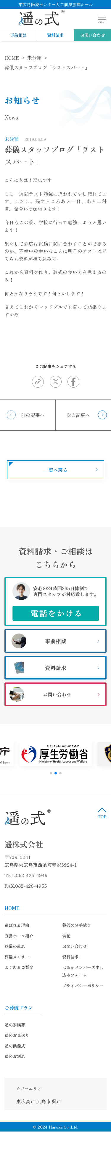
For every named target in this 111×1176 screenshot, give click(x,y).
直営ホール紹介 (18, 936)
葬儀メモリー (16, 957)
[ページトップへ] (102, 813)
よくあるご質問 (18, 967)
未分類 (11, 138)
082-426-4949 (32, 875)
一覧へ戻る (55, 469)
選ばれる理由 (16, 925)
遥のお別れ (14, 1056)
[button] (51, 773)
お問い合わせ (92, 35)
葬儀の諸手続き (76, 925)
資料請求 (55, 35)
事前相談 (18, 35)
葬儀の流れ (14, 946)
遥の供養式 (14, 1046)
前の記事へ (33, 414)
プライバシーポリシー (83, 986)
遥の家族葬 (14, 1025)
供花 (66, 936)
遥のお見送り (16, 1035)
